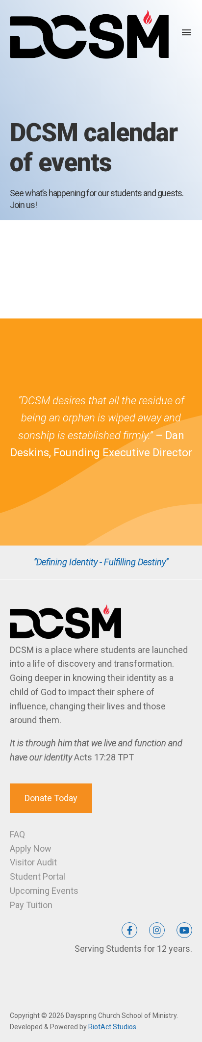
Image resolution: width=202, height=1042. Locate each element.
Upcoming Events (44, 891)
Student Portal (37, 876)
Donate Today (51, 798)
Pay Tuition (31, 905)
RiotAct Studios (112, 1027)
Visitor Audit (33, 862)
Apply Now (30, 848)
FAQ (17, 834)
